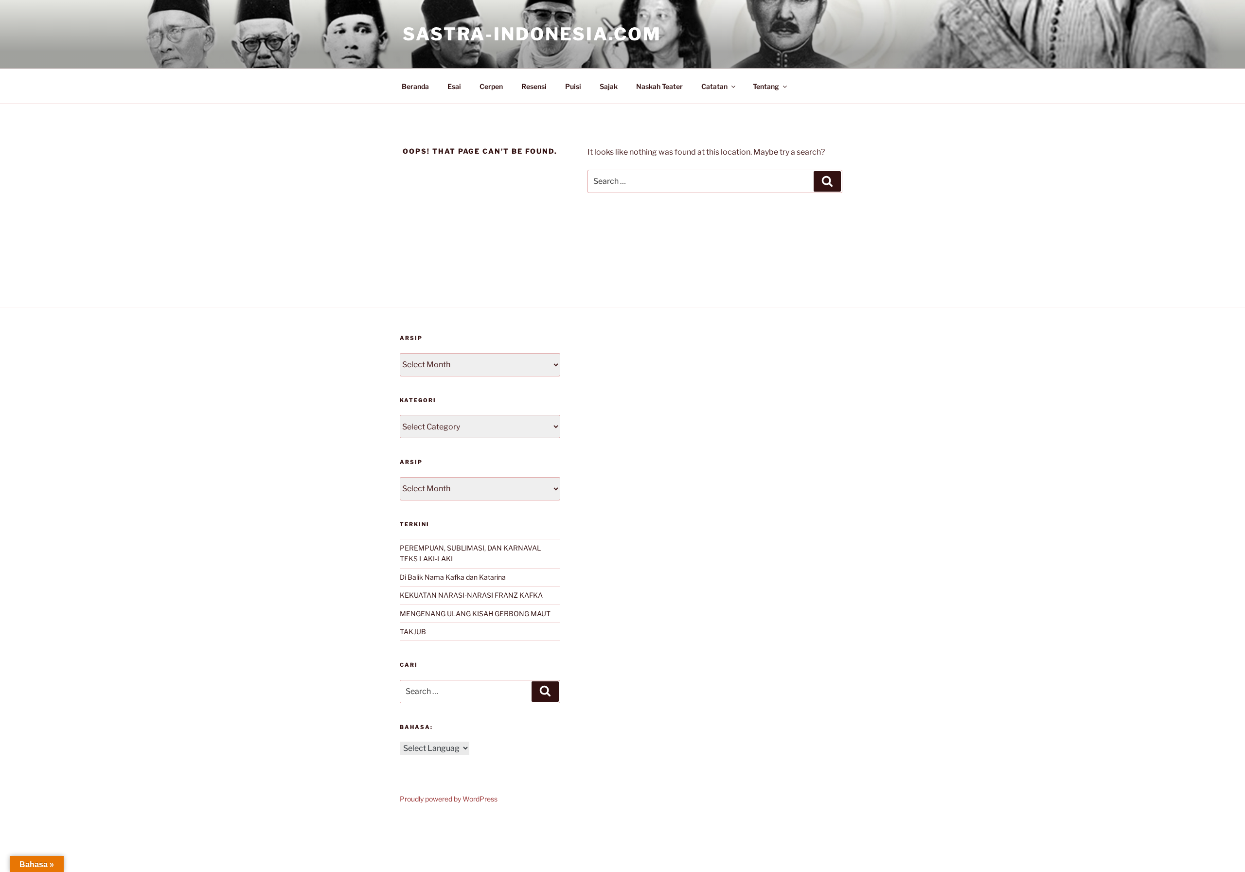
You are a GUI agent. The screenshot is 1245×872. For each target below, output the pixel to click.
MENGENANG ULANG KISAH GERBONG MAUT (475, 613)
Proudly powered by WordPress (449, 799)
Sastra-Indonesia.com (532, 34)
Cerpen (491, 86)
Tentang (766, 86)
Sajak (609, 86)
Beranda (415, 86)
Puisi (573, 86)
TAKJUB (413, 631)
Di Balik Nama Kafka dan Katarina (453, 577)
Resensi (534, 86)
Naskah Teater (659, 86)
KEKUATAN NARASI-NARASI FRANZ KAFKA (471, 595)
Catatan (714, 86)
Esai (454, 86)
